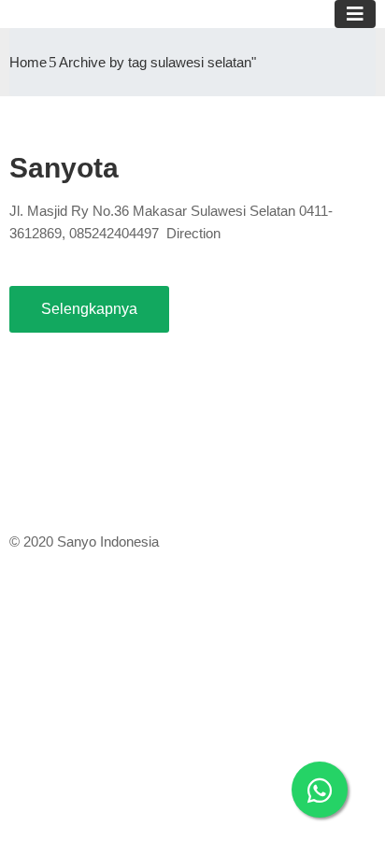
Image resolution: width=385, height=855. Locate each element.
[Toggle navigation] (355, 14)
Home (28, 62)
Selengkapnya (89, 309)
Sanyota (64, 167)
